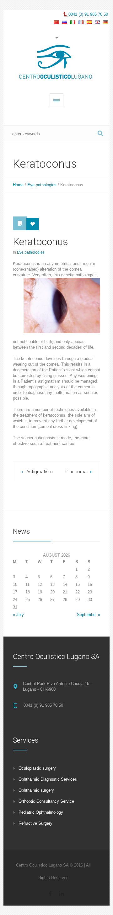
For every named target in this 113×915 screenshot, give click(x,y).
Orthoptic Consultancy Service (46, 801)
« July (18, 614)
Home (18, 184)
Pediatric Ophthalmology (41, 812)
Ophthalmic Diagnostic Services (48, 779)
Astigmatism (39, 471)
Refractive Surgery (35, 823)
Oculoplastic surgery (37, 768)
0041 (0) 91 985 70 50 (88, 14)
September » (88, 614)
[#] (50, 894)
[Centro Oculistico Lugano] (56, 63)
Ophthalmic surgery (36, 790)
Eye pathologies (41, 184)
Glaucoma (76, 471)
